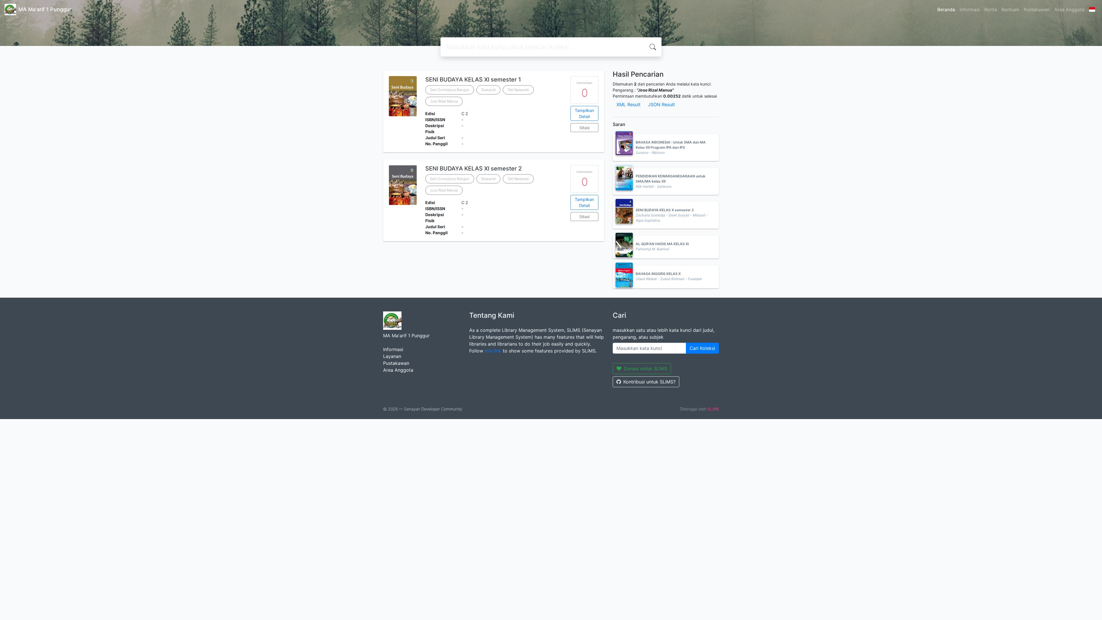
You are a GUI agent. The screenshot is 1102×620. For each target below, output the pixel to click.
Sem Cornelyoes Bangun (449, 90)
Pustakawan (1037, 9)
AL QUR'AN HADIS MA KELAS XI (662, 244)
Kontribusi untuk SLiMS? (649, 382)
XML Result (628, 104)
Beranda (946, 9)
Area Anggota (1069, 9)
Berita (990, 9)
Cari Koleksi (702, 348)
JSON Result (661, 104)
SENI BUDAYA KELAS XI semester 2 (473, 168)
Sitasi (584, 127)
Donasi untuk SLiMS (645, 368)
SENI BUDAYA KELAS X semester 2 (665, 210)
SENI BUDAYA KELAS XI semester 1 (473, 79)
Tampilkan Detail (584, 113)
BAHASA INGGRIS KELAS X (658, 274)
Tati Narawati (518, 90)
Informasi (970, 9)
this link (493, 351)
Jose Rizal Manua (444, 101)
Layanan (392, 356)
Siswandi (488, 90)
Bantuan (1010, 9)
